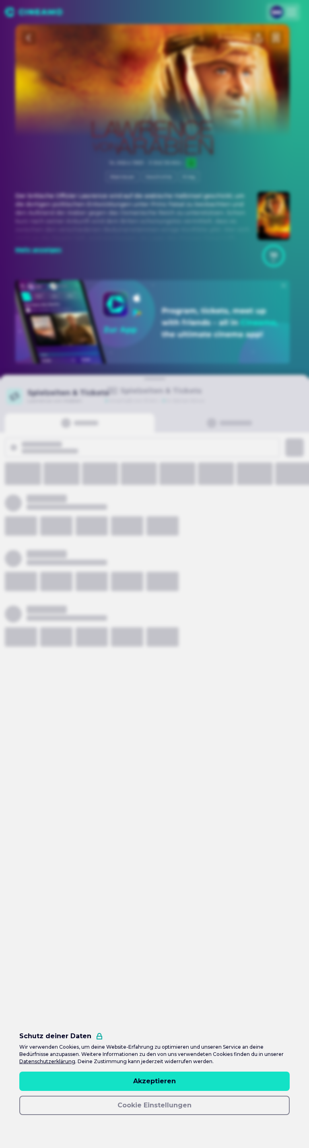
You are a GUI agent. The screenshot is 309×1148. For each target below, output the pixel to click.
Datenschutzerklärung (47, 1061)
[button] (273, 256)
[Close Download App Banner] (284, 285)
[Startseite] (33, 12)
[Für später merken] (276, 38)
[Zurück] (29, 38)
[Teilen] (258, 38)
